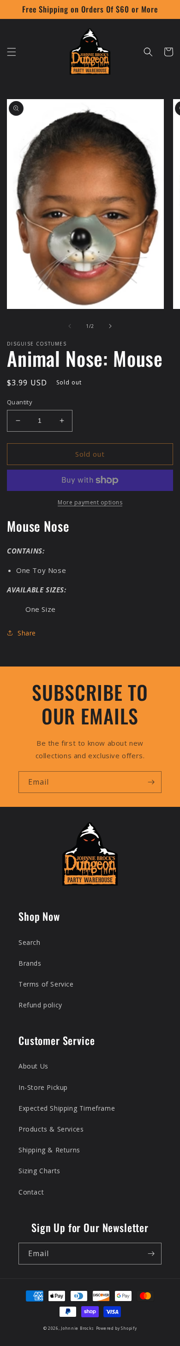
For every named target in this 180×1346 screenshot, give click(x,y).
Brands (30, 963)
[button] (11, 52)
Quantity (19, 402)
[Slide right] (110, 326)
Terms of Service (46, 984)
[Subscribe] (151, 782)
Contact (31, 1192)
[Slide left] (70, 326)
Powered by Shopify (116, 1328)
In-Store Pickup (43, 1087)
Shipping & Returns (49, 1149)
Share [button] (27, 633)
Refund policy (40, 1004)
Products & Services (51, 1129)
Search (29, 942)
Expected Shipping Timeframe (66, 1108)
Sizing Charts (39, 1170)
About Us (33, 1066)
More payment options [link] (90, 502)
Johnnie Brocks (77, 1328)
